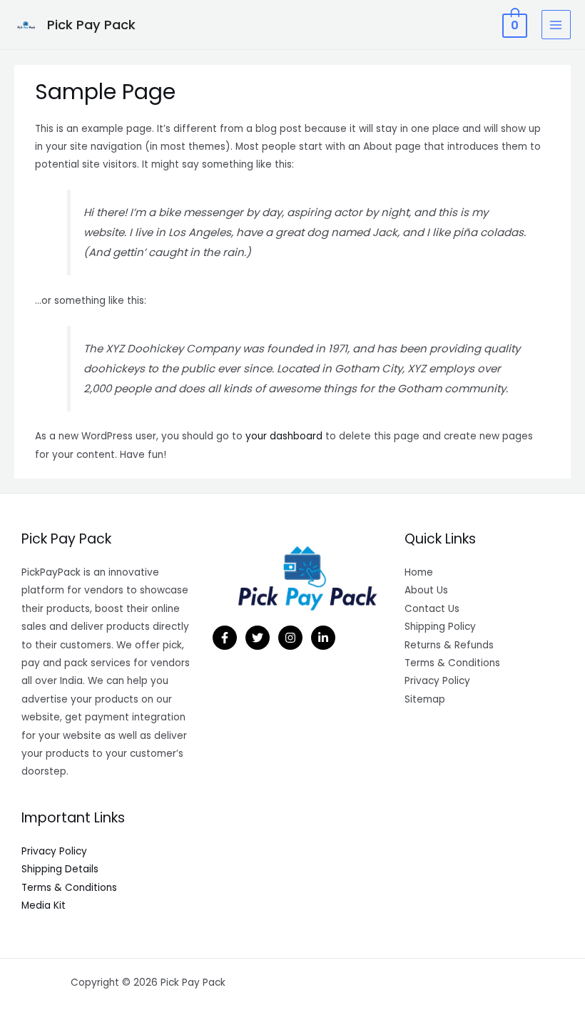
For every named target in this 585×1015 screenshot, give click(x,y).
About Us (426, 590)
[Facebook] (225, 638)
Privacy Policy (54, 851)
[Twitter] (257, 638)
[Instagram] (290, 638)
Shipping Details (59, 869)
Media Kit (43, 905)
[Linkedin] (323, 638)
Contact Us (432, 609)
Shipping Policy (440, 626)
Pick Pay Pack (91, 25)
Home (419, 572)
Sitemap (425, 699)
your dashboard (283, 436)
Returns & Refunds (449, 645)
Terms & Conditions (69, 887)
